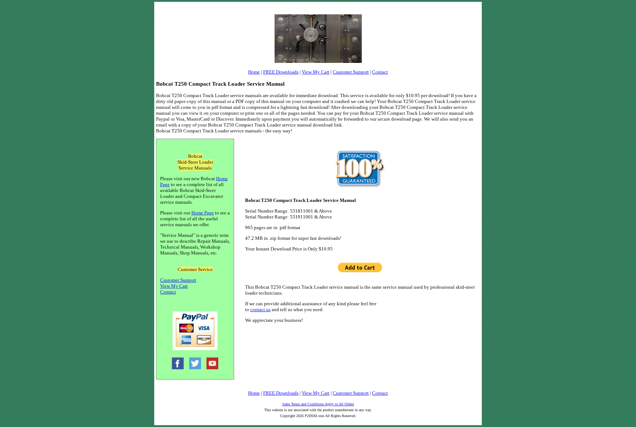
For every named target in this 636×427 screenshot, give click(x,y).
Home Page (202, 213)
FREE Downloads (280, 72)
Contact (380, 72)
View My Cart (315, 72)
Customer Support (351, 72)
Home (254, 72)
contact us (260, 309)
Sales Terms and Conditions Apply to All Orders (318, 404)
